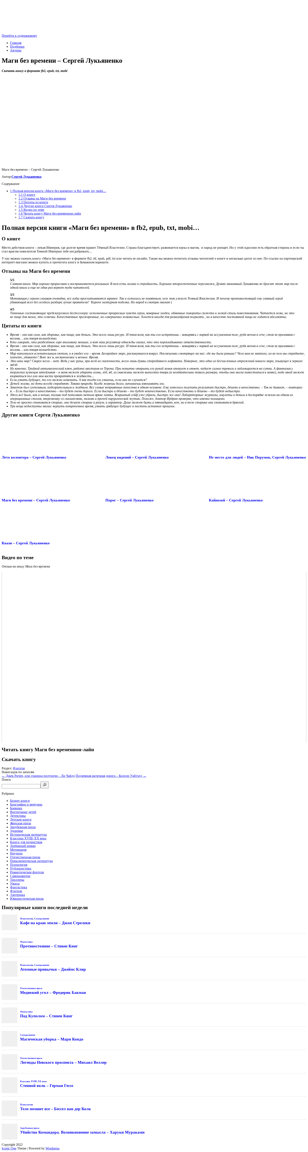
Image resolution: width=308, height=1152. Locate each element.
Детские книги (20, 819)
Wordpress (52, 1148)
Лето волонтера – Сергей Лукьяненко (34, 457)
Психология (18, 864)
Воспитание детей (23, 812)
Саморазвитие (20, 876)
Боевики (16, 808)
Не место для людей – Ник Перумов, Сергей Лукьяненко (257, 457)
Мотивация (18, 849)
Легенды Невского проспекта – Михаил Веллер (63, 1062)
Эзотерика (17, 895)
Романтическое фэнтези (27, 872)
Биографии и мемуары (26, 804)
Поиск (6, 779)
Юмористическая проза (27, 898)
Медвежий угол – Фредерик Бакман (53, 992)
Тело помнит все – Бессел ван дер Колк (55, 1109)
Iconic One (9, 1148)
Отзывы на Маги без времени (42, 198)
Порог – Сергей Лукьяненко (129, 500)
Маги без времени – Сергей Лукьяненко (36, 500)
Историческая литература (28, 834)
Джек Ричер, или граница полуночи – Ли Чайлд (38, 776)
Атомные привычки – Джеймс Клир (53, 969)
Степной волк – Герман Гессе (46, 1085)
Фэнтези (19, 768)
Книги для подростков (26, 842)
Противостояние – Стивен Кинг (49, 946)
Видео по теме (31, 209)
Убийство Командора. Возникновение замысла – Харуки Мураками (82, 1132)
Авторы (15, 50)
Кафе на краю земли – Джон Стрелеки (55, 923)
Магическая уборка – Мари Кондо (51, 1039)
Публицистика (20, 868)
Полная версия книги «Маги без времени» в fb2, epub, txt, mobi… (58, 191)
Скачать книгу (31, 217)
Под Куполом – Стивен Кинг (46, 1016)
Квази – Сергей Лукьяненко (26, 543)
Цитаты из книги (33, 202)
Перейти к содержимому (19, 35)
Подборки (17, 46)
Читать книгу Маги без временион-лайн (49, 213)
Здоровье (16, 831)
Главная (15, 43)
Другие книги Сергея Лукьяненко (45, 206)
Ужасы (15, 883)
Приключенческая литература (31, 861)
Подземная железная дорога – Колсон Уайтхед (111, 776)
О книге (26, 194)
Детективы (18, 816)
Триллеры (17, 880)
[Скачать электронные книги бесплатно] (33, 32)
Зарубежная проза (23, 827)
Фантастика (18, 887)
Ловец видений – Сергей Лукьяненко (137, 457)
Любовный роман (23, 846)
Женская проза (20, 823)
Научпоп (16, 853)
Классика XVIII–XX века (28, 838)
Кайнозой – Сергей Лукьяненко (236, 500)
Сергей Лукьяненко (26, 176)
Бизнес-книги (20, 800)
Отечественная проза (25, 857)
